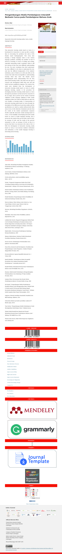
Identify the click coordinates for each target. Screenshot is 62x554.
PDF (41, 52)
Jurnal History (10, 353)
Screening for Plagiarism (13, 380)
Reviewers (10, 358)
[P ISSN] (32, 348)
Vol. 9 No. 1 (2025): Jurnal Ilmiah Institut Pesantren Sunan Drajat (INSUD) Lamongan (28, 10)
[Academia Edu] (8, 516)
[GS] (8, 511)
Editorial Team (11, 356)
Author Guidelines (12, 369)
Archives (11, 9)
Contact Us (10, 385)
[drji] (28, 515)
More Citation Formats (45, 110)
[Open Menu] (5, 3)
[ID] (13, 515)
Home (6, 9)
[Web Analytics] (32, 501)
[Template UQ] (32, 467)
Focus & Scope (10, 361)
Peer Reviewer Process (13, 364)
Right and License (11, 374)
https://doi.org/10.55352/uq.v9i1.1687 (17, 35)
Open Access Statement (13, 377)
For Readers (10, 391)
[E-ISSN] (32, 337)
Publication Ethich (11, 366)
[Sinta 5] (18, 516)
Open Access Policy (12, 372)
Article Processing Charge (13, 382)
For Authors (10, 393)
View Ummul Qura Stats (32, 504)
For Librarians (11, 396)
